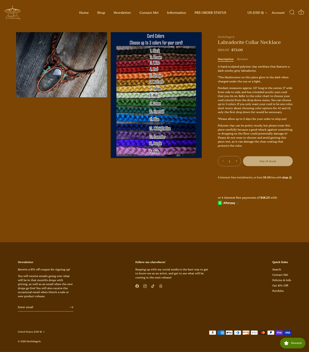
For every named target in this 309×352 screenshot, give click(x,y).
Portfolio (278, 291)
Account (278, 13)
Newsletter (122, 12)
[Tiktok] (153, 286)
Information (176, 12)
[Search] (292, 12)
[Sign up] (71, 307)
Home (84, 12)
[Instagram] (145, 286)
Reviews (242, 59)
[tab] (227, 59)
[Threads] (161, 286)
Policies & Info (281, 280)
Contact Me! (149, 12)
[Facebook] (137, 286)
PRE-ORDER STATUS (210, 12)
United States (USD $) (30, 331)
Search (276, 269)
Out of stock (268, 161)
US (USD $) (255, 13)
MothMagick (226, 37)
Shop (101, 12)
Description (226, 59)
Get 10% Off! (280, 285)
